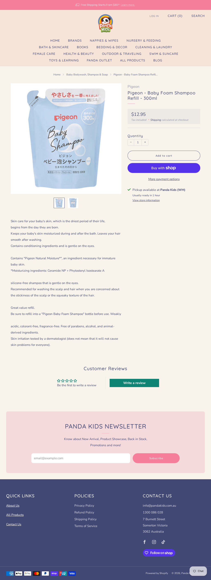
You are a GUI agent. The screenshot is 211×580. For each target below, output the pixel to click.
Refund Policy (84, 512)
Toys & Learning (64, 60)
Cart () (175, 16)
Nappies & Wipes (104, 40)
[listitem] (105, 5)
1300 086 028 (153, 512)
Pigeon (133, 86)
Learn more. (128, 5)
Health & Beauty (78, 54)
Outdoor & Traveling (121, 54)
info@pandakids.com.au (159, 506)
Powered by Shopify (157, 573)
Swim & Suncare (163, 54)
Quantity (135, 136)
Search (198, 16)
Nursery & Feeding (144, 40)
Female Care (44, 54)
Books (82, 47)
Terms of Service (85, 526)
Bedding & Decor (111, 47)
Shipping (155, 120)
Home (55, 40)
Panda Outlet (99, 60)
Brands (75, 40)
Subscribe (156, 458)
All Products (132, 60)
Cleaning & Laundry (153, 47)
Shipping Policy (85, 519)
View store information (146, 200)
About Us (12, 506)
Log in (154, 16)
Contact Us (13, 524)
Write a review (134, 383)
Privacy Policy (84, 506)
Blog (157, 60)
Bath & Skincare (54, 47)
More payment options (164, 179)
